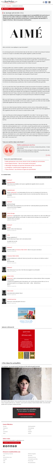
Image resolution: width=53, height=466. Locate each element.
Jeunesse (5, 431)
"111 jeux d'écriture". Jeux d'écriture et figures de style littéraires (20, 169)
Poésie (29, 429)
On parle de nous (32, 457)
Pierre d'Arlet (10, 291)
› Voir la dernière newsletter (26, 416)
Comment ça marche (8, 453)
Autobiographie (31, 426)
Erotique (30, 431)
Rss (16, 446)
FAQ (4, 455)
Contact (5, 459)
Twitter (6, 446)
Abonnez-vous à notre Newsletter (11, 442)
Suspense (5, 428)
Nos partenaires (31, 462)
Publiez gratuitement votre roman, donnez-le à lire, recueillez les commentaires (25, 161)
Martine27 (9, 180)
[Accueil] (9, 2)
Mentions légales (32, 453)
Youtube (9, 446)
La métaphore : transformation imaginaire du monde (18, 167)
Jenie (8, 235)
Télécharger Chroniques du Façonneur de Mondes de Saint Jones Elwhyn (23, 165)
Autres (29, 433)
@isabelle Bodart (11, 182)
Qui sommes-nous (7, 457)
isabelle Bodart (11, 190)
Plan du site (30, 460)
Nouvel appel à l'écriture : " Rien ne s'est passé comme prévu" (20, 163)
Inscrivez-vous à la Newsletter (26, 414)
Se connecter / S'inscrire (43, 2)
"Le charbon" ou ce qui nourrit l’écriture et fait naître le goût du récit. (20, 366)
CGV (4, 462)
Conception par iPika (32, 459)
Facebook (4, 446)
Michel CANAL (10, 276)
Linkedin (11, 446)
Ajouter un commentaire (44, 177)
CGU (4, 460)
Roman (4, 426)
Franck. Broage (11, 213)
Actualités (8, 6)
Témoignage (31, 428)
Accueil (3, 6)
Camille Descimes (11, 299)
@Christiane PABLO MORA (21, 249)
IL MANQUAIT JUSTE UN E (17, 6)
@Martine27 (14, 192)
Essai (4, 433)
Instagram (13, 446)
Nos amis (30, 455)
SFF (4, 429)
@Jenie (9, 227)
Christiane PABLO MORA (13, 256)
